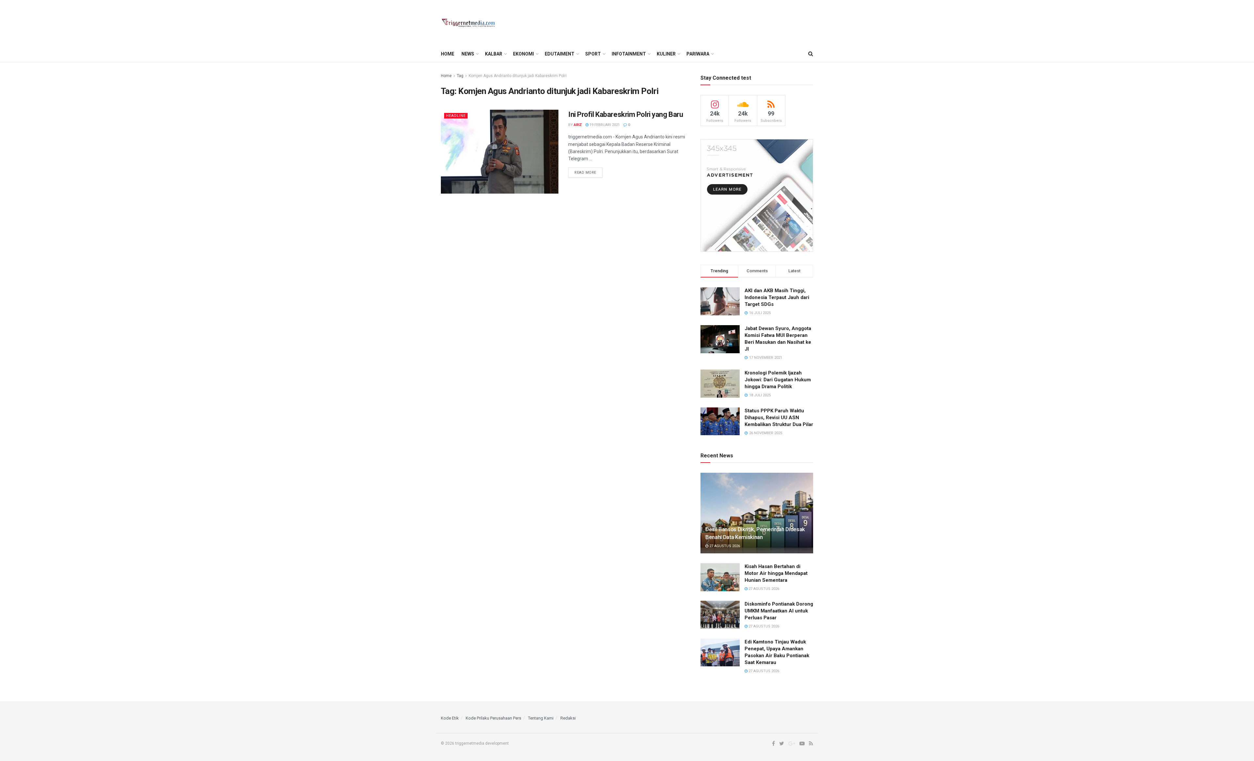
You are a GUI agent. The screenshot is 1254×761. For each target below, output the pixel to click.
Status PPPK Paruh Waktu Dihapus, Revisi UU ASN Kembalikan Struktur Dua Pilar (779, 417)
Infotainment (629, 53)
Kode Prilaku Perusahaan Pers (493, 718)
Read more (585, 172)
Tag (460, 75)
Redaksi (568, 718)
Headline (456, 116)
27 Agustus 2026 (724, 546)
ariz (578, 125)
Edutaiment (559, 53)
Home (447, 53)
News (467, 53)
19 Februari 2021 (604, 125)
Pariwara (697, 53)
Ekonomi (523, 53)
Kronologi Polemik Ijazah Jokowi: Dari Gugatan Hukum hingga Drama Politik (778, 379)
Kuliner (666, 53)
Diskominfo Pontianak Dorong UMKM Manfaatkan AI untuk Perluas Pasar (779, 611)
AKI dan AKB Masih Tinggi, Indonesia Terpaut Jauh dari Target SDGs (777, 297)
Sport (593, 53)
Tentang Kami (541, 718)
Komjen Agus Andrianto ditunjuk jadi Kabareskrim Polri (518, 75)
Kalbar (493, 53)
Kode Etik (450, 718)
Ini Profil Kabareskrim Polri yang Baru (625, 114)
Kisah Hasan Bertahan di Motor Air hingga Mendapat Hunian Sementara (776, 573)
